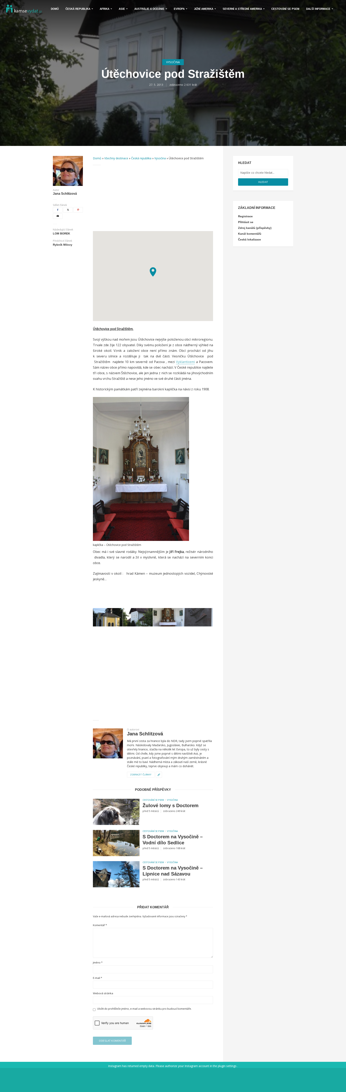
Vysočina (173, 62)
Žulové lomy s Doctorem (170, 805)
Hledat (263, 182)
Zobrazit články (141, 774)
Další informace (318, 8)
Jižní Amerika (203, 8)
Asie (122, 8)
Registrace (245, 216)
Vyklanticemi (185, 362)
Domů (55, 8)
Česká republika (77, 8)
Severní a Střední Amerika (242, 8)
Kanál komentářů (249, 233)
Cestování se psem (285, 8)
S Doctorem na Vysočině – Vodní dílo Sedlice (173, 839)
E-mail (97, 978)
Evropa (179, 8)
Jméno (98, 962)
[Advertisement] (153, 198)
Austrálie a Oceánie (149, 8)
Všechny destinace (116, 158)
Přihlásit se (245, 222)
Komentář (100, 925)
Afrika (104, 8)
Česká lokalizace (249, 239)
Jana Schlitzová (65, 193)
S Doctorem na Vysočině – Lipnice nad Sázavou (173, 871)
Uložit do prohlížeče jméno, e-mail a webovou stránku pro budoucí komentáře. (144, 1008)
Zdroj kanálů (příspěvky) (255, 227)
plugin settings (227, 1066)
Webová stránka (103, 993)
